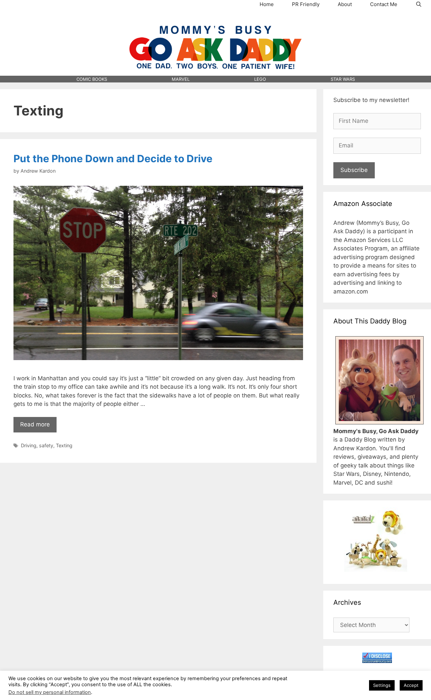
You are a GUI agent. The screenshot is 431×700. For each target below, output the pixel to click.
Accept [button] (411, 685)
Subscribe (354, 170)
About (345, 4)
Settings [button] (382, 685)
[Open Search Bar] (418, 4)
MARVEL (181, 79)
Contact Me (383, 4)
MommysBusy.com (215, 20)
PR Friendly (306, 4)
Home (267, 4)
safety (46, 445)
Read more (35, 424)
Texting (64, 445)
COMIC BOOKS (91, 79)
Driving (28, 445)
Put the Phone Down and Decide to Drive (112, 158)
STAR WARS (343, 79)
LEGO (260, 79)
